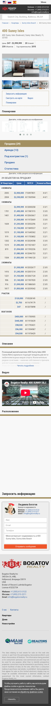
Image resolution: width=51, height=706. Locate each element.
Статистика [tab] (11, 168)
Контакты (14, 609)
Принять (12, 699)
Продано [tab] (9, 162)
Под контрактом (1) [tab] (16, 156)
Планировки (10, 102)
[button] (46, 53)
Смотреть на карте (13, 98)
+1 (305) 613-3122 (42, 7)
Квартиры (6, 615)
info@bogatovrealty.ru (40, 12)
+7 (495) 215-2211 (42, 10)
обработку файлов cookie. (31, 692)
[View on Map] (9, 37)
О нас (4, 609)
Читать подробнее (25, 366)
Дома (4, 619)
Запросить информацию (16, 93)
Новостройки (8, 624)
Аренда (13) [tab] (11, 150)
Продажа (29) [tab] (12, 143)
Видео (30, 98)
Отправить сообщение (25, 546)
